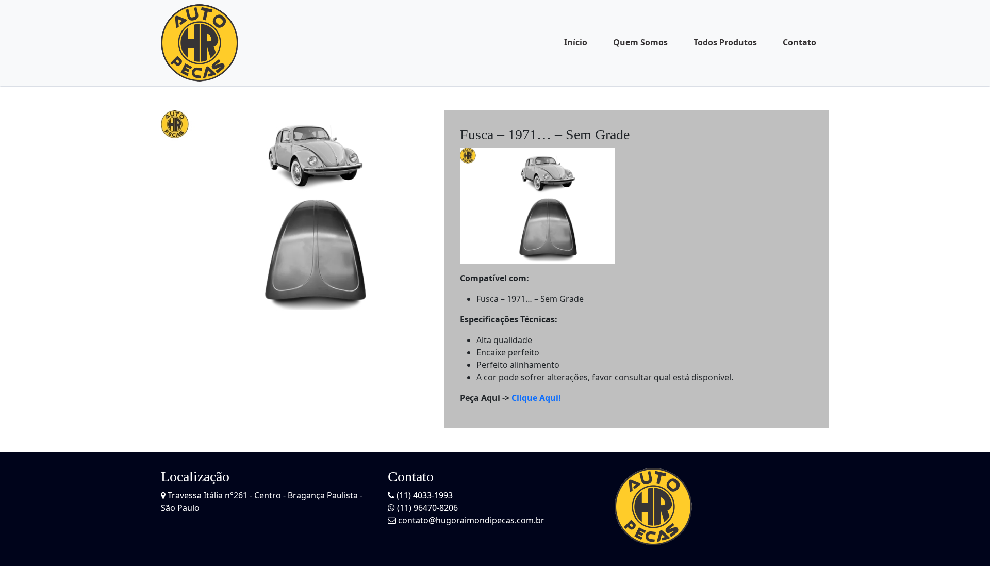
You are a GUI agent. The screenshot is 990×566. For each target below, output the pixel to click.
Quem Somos (640, 42)
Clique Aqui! (536, 397)
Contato (799, 42)
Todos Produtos (725, 42)
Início (575, 42)
